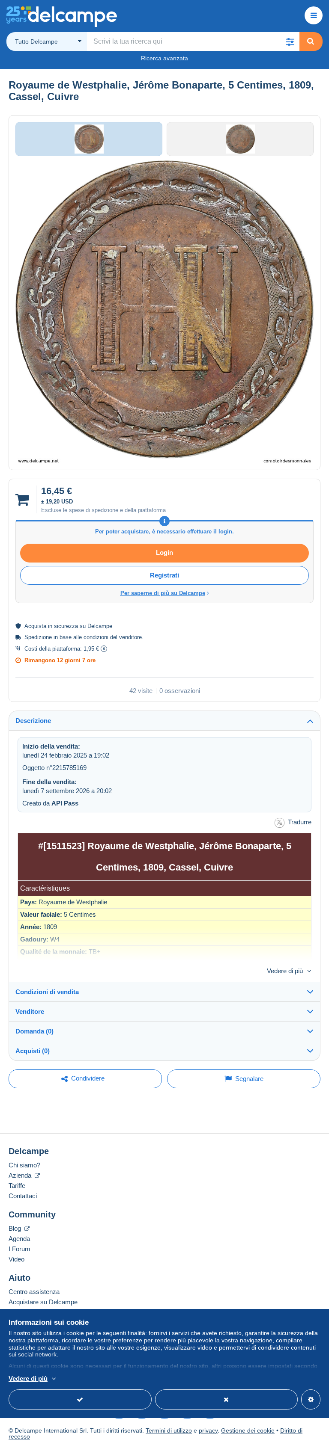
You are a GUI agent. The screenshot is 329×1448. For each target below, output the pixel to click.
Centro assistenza (34, 1291)
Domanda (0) (34, 1031)
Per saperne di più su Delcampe (162, 593)
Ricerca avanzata (164, 58)
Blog (16, 1228)
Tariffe (17, 1185)
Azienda (21, 1175)
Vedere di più (285, 970)
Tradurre (299, 822)
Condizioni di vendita (47, 991)
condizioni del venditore (113, 637)
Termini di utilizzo (169, 1430)
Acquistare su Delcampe (43, 1302)
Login (164, 552)
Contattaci (23, 1195)
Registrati (164, 575)
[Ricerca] (311, 41)
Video (16, 1259)
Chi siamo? (24, 1165)
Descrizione (33, 720)
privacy (208, 1430)
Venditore (29, 1011)
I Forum (19, 1249)
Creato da (50, 803)
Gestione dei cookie (248, 1430)
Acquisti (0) (32, 1050)
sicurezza (66, 626)
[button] (290, 41)
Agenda (19, 1238)
